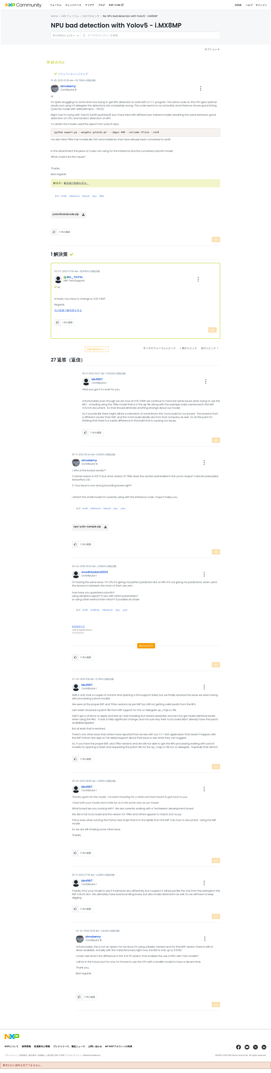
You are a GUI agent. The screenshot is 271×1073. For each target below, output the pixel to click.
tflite (101, 196)
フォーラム (55, 5)
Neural (85, 196)
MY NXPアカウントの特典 (118, 1046)
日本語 (238, 5)
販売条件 (32, 1055)
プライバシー (10, 1055)
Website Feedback (91, 1055)
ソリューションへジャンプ (73, 74)
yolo (123, 508)
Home (54, 16)
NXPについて (12, 1046)
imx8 (63, 196)
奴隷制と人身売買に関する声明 (51, 1055)
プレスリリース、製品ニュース (69, 1046)
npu (94, 196)
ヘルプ (249, 5)
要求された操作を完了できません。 (23, 1065)
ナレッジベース (73, 5)
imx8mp (94, 610)
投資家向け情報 (42, 1046)
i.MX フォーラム (70, 16)
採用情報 (26, 1046)
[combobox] (150, 35)
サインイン (261, 5)
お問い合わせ (95, 1046)
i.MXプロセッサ (90, 16)
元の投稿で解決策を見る (68, 310)
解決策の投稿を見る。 (76, 183)
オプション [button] (211, 49)
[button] (201, 88)
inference (74, 196)
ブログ (101, 5)
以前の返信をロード (97, 349)
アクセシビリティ (73, 1055)
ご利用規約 (22, 1055)
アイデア (89, 5)
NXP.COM (114, 5)
